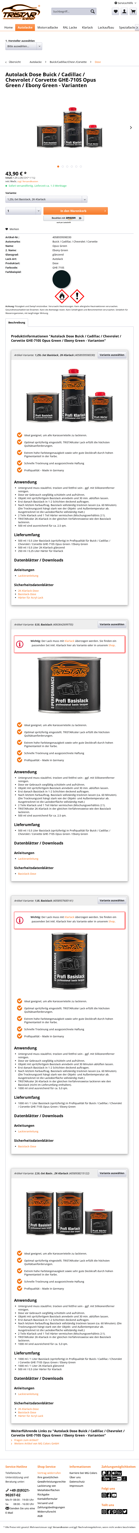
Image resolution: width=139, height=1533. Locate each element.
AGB (40, 1516)
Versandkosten (61, 1527)
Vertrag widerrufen (49, 1473)
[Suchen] (92, 11)
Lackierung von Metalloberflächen (48, 1488)
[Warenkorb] (133, 11)
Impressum (76, 1485)
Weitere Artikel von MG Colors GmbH (36, 1443)
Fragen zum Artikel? (26, 1440)
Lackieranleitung (28, 575)
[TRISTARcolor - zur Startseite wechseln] (21, 12)
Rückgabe (43, 1494)
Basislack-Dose (27, 594)
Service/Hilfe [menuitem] (125, 3)
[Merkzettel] (115, 11)
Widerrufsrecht (46, 1511)
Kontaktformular (47, 1498)
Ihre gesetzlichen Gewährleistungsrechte (51, 1479)
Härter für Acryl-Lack (30, 597)
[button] (63, 220)
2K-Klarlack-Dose (28, 590)
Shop (112, 645)
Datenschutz (77, 1481)
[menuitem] (74, 11)
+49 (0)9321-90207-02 (17, 1492)
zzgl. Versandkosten (27, 181)
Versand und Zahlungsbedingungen (51, 1505)
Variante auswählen (112, 355)
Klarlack (69, 641)
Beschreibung (16, 322)
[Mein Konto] (124, 11)
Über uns (75, 1477)
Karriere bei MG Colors (83, 1473)
